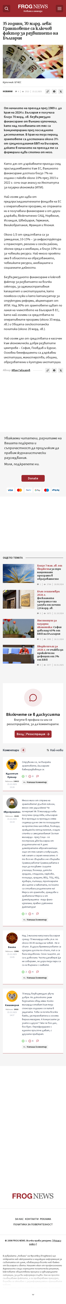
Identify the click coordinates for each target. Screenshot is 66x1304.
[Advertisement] (33, 1122)
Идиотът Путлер (12, 775)
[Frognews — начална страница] (33, 1196)
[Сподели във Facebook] (54, 91)
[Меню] (59, 8)
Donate (33, 478)
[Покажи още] (33, 1294)
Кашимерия (12, 1005)
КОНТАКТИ (32, 1219)
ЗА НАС (19, 1219)
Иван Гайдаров (21, 370)
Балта (12, 947)
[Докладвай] (37, 776)
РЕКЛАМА (45, 1219)
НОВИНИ (7, 91)
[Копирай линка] (47, 91)
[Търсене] (6, 8)
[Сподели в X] (60, 91)
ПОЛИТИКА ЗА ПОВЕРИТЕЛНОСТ (33, 1224)
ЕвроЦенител (12, 812)
